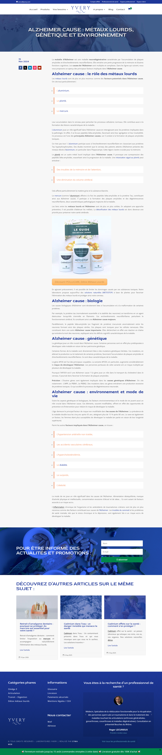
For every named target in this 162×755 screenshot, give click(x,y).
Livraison (52, 693)
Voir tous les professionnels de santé (118, 741)
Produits (45, 10)
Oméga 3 (12, 689)
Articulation (14, 693)
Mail (50, 721)
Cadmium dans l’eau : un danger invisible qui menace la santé (81, 626)
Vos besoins (59, 10)
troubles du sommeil (120, 510)
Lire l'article (25, 650)
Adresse (52, 725)
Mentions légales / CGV (59, 701)
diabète (63, 464)
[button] (151, 714)
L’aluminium (57, 130)
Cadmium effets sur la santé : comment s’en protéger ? (125, 625)
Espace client (141, 2)
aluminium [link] (74, 195)
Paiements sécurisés (58, 697)
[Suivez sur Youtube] (39, 68)
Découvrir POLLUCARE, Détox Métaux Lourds (79, 281)
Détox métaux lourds (19, 701)
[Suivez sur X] (25, 68)
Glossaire (52, 689)
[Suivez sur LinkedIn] (30, 68)
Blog (111, 10)
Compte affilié (95, 2)
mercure (58, 195)
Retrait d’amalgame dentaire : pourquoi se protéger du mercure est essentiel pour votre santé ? (37, 627)
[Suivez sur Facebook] (20, 68)
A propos (98, 10)
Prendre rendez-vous (118, 733)
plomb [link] (57, 154)
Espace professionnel (127, 2)
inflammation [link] (58, 507)
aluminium (70, 149)
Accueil (33, 10)
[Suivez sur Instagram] (35, 68)
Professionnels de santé (110, 2)
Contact (120, 10)
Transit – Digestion (17, 697)
